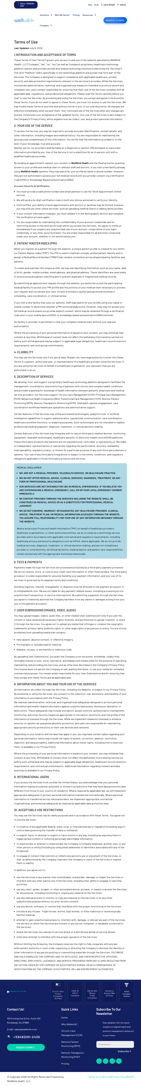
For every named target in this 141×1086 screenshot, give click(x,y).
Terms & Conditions (99, 1076)
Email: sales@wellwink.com (22, 1029)
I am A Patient (109, 5)
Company (44, 25)
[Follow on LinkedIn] (112, 1061)
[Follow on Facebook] (99, 1061)
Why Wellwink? (69, 1024)
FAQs (90, 5)
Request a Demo (24, 1047)
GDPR (131, 1076)
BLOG (96, 5)
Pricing (76, 15)
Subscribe (123, 1051)
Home (64, 1017)
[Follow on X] (105, 1061)
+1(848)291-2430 (26, 1037)
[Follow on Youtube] (119, 1061)
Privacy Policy (119, 1076)
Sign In (123, 5)
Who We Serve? (62, 15)
